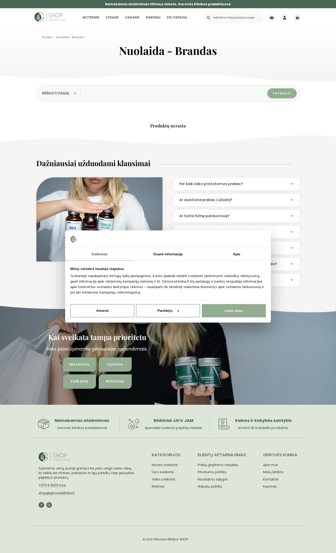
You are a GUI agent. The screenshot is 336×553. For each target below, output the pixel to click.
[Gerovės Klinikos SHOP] (50, 17)
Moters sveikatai (165, 465)
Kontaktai (270, 479)
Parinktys (165, 311)
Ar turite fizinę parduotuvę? (204, 216)
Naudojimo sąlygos (213, 479)
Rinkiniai (153, 17)
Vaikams (132, 17)
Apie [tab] (236, 254)
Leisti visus (234, 311)
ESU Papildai (177, 17)
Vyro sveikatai (163, 472)
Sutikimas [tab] (99, 254)
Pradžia (47, 37)
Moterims (91, 17)
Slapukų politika (210, 486)
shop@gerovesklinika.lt (57, 493)
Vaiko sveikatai (163, 479)
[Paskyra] (284, 17)
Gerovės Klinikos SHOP (170, 539)
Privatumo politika (212, 472)
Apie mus (270, 465)
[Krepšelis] (297, 17)
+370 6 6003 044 (52, 485)
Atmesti (102, 311)
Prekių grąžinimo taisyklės (218, 465)
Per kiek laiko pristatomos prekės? (211, 183)
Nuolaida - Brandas (70, 37)
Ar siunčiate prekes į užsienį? (205, 199)
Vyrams (112, 17)
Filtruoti (282, 93)
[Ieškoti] (208, 17)
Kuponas (270, 486)
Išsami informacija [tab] (168, 254)
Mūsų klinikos (273, 472)
